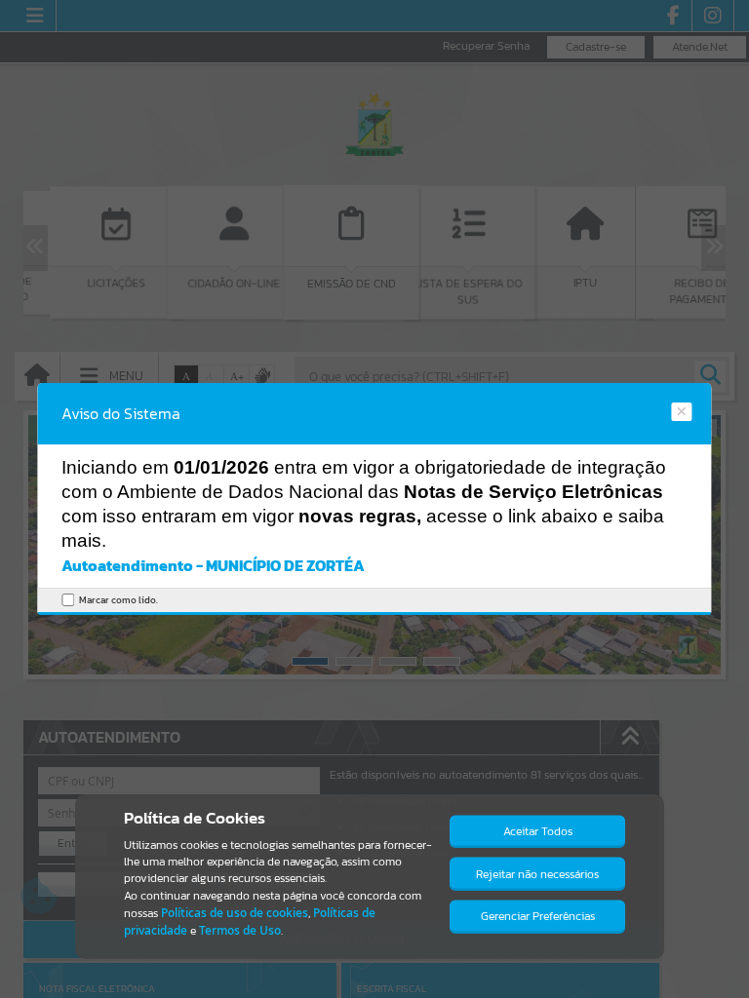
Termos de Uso (240, 930)
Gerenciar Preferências (538, 916)
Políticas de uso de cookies (234, 912)
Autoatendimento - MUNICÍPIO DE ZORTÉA (213, 565)
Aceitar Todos (537, 831)
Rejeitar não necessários (537, 874)
